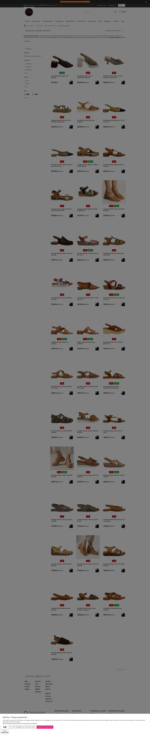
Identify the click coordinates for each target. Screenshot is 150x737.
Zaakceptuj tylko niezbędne (13, 727)
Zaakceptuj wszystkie (45, 727)
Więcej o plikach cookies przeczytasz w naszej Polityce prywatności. (20, 723)
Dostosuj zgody (30, 727)
